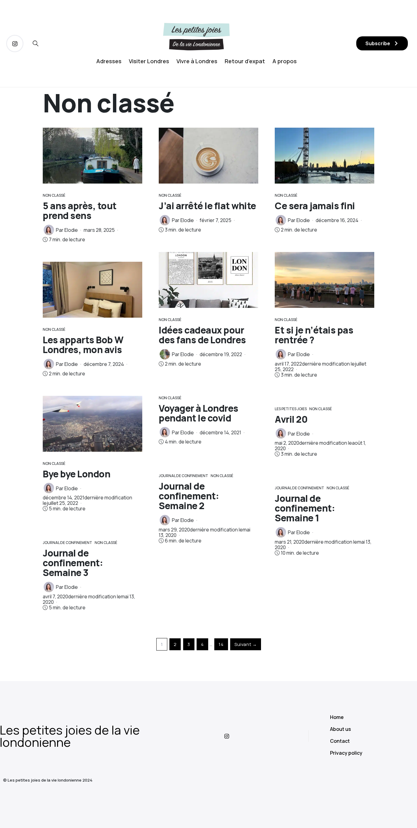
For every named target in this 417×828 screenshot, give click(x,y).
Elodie (71, 230)
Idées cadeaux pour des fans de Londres (202, 335)
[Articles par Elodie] (49, 230)
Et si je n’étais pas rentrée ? (314, 335)
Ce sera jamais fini (315, 205)
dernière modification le (320, 366)
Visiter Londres (149, 61)
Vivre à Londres (196, 61)
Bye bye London (76, 474)
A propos (284, 61)
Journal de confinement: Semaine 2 (189, 496)
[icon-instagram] (15, 43)
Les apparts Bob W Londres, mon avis (83, 345)
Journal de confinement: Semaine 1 (305, 508)
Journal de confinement (67, 542)
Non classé (54, 195)
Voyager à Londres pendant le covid (198, 413)
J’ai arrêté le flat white (207, 205)
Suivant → (245, 644)
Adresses (108, 61)
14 (221, 644)
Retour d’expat (245, 61)
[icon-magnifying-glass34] (36, 43)
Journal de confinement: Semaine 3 (73, 563)
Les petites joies (291, 408)
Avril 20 (291, 419)
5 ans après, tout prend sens (80, 210)
